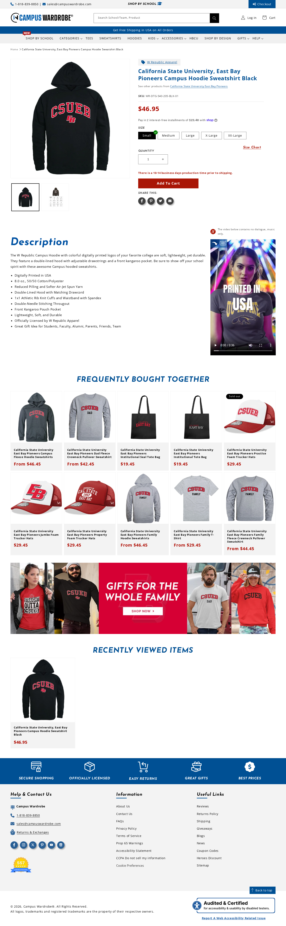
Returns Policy (207, 814)
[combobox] (156, 18)
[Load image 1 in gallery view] (25, 197)
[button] (69, 38)
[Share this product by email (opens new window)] (170, 201)
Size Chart (252, 147)
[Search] (214, 18)
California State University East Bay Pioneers (199, 86)
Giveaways (205, 828)
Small (147, 135)
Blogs (201, 836)
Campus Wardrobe (37, 906)
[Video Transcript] (223, 243)
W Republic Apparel (162, 62)
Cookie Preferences (130, 865)
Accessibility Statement (134, 851)
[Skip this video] (214, 243)
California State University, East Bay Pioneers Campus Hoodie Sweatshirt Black (72, 49)
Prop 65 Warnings (129, 843)
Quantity (146, 151)
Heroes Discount (209, 858)
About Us (123, 806)
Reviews (203, 806)
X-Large (212, 135)
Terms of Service (129, 836)
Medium (168, 135)
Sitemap (203, 865)
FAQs (120, 821)
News (201, 843)
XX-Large (235, 135)
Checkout (264, 4)
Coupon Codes (208, 851)
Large (190, 135)
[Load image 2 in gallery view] (55, 197)
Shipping (203, 821)
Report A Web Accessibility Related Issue (234, 918)
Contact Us (124, 814)
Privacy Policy (126, 828)
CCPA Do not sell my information (141, 858)
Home (14, 49)
